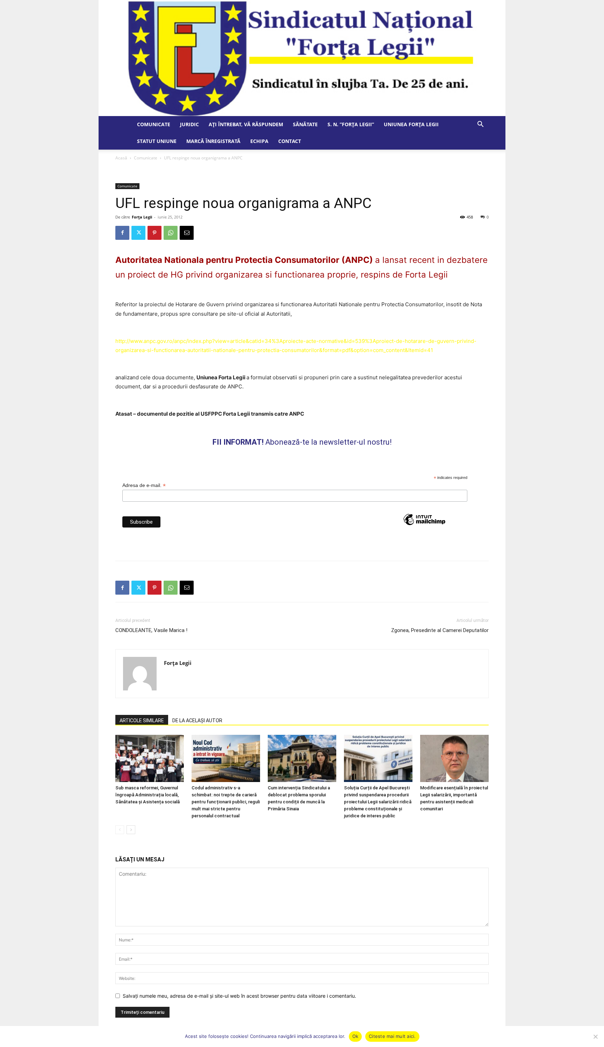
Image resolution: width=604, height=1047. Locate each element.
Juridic (189, 124)
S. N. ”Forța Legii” (351, 124)
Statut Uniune (157, 141)
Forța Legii (142, 217)
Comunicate (153, 124)
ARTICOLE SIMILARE (142, 720)
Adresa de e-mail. (144, 485)
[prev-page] (119, 829)
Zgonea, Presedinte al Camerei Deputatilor (440, 630)
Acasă (121, 158)
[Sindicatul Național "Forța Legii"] (302, 58)
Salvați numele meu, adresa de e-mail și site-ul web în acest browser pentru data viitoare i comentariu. (239, 996)
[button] (480, 125)
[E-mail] (187, 233)
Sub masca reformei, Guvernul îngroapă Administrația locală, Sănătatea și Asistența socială (147, 794)
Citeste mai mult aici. (392, 1036)
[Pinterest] (154, 233)
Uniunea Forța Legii (411, 124)
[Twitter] (138, 233)
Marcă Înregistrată (213, 141)
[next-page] (131, 829)
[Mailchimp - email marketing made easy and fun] (424, 532)
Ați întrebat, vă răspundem (246, 124)
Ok (355, 1036)
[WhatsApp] (171, 233)
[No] (595, 1036)
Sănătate (305, 124)
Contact (289, 141)
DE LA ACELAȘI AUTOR (197, 720)
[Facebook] (122, 233)
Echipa (259, 141)
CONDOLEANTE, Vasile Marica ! (151, 630)
